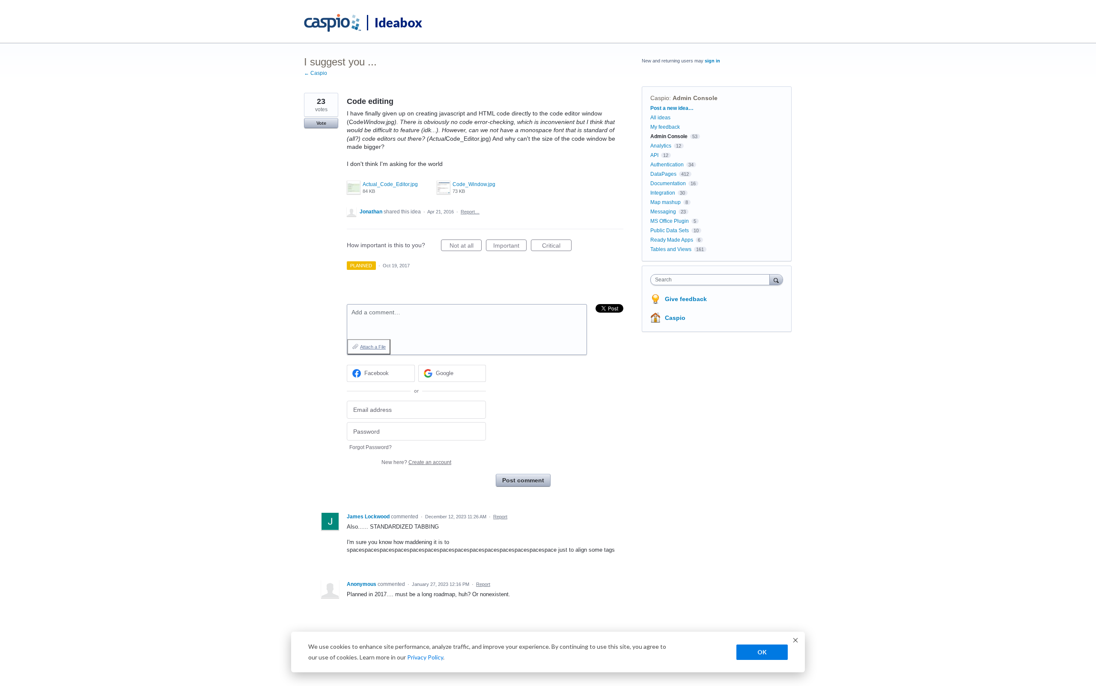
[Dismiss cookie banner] (795, 641)
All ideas (660, 118)
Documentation (668, 183)
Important (510, 246)
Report (500, 516)
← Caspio (315, 73)
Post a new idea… (672, 108)
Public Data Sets (669, 231)
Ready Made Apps (671, 240)
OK (762, 652)
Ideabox (398, 22)
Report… (470, 211)
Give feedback (686, 299)
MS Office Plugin (669, 221)
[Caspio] (333, 23)
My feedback (665, 127)
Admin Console (695, 98)
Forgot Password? (370, 447)
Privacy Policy (425, 657)
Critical (557, 246)
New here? (416, 462)
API (654, 155)
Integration (662, 193)
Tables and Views (670, 249)
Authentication (667, 165)
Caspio (659, 98)
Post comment (523, 480)
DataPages (663, 174)
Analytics (660, 146)
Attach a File (373, 346)
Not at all (466, 246)
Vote (321, 123)
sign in (712, 60)
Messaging (663, 212)
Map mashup (665, 202)
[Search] (776, 279)
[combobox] (712, 280)
